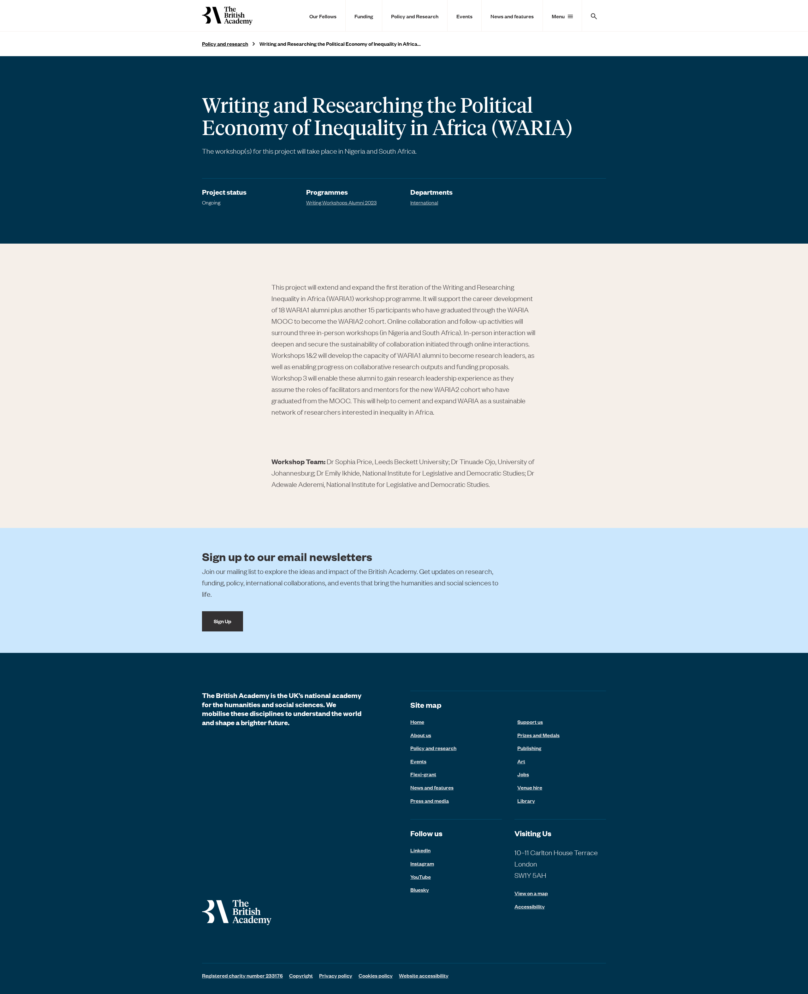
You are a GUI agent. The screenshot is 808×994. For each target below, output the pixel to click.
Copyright (301, 975)
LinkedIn (420, 850)
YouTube (420, 876)
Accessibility (529, 906)
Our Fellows (322, 16)
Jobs (523, 774)
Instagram (422, 863)
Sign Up (222, 621)
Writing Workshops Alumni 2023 (341, 202)
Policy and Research (414, 16)
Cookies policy (376, 975)
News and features (512, 16)
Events (464, 16)
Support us (530, 721)
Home (417, 721)
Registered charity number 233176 (242, 975)
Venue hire (529, 787)
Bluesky (419, 889)
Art (521, 761)
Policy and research (225, 43)
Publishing (529, 747)
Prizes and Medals (538, 734)
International (424, 202)
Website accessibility (424, 975)
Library (526, 800)
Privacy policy (335, 975)
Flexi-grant (423, 774)
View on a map (531, 893)
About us (420, 734)
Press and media (429, 800)
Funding (363, 16)
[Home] (227, 15)
